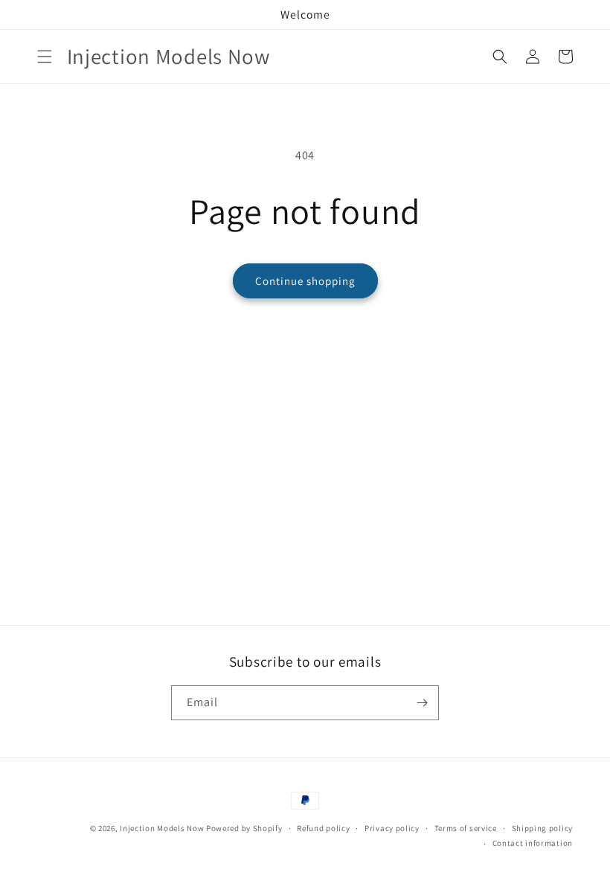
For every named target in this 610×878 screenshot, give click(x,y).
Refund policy (323, 828)
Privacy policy (392, 828)
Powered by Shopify (244, 828)
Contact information (532, 843)
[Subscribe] (421, 702)
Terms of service (465, 828)
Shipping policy (543, 828)
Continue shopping (305, 281)
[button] (44, 56)
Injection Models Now (162, 828)
